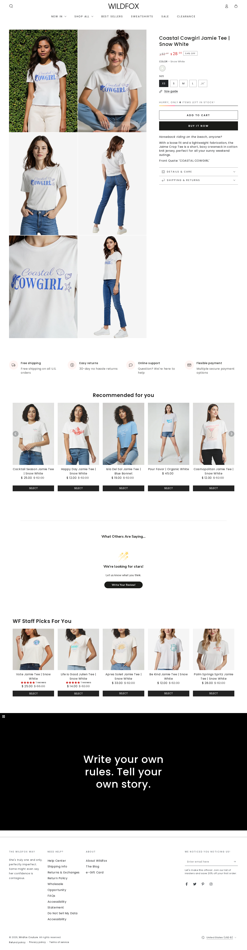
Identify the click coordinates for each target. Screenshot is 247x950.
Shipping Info (57, 866)
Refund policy (17, 942)
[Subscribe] (236, 862)
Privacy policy (37, 942)
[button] (11, 6)
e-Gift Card (95, 872)
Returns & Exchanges (64, 872)
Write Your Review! (123, 585)
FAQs (51, 896)
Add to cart (198, 115)
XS (163, 83)
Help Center (57, 861)
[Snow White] (162, 68)
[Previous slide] (15, 434)
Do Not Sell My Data (63, 913)
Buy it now (198, 126)
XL (202, 83)
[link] (33, 443)
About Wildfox (96, 861)
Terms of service (59, 942)
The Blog (92, 866)
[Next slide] (231, 434)
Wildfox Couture (28, 937)
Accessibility (57, 919)
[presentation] (26, 865)
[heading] (26, 851)
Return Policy (58, 878)
